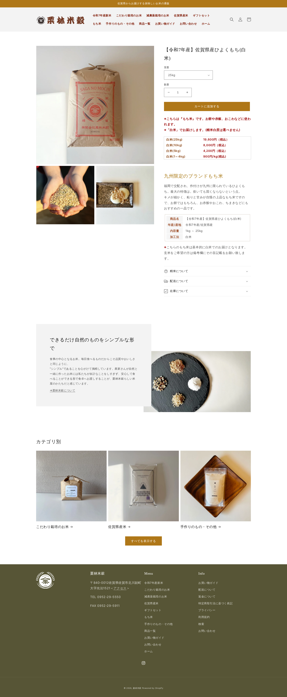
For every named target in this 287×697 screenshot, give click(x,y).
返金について (207, 596)
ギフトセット (152, 610)
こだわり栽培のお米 (52, 527)
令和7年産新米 (153, 582)
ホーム (148, 651)
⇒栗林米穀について (62, 390)
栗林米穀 (137, 688)
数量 (166, 84)
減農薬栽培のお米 (155, 596)
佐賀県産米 (117, 527)
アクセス (119, 588)
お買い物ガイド (154, 637)
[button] (231, 19)
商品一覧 (150, 630)
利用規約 (204, 617)
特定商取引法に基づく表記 (215, 603)
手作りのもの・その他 (198, 527)
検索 (201, 624)
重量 (166, 67)
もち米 (148, 617)
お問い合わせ (152, 644)
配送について (207, 589)
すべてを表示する (143, 541)
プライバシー (207, 610)
